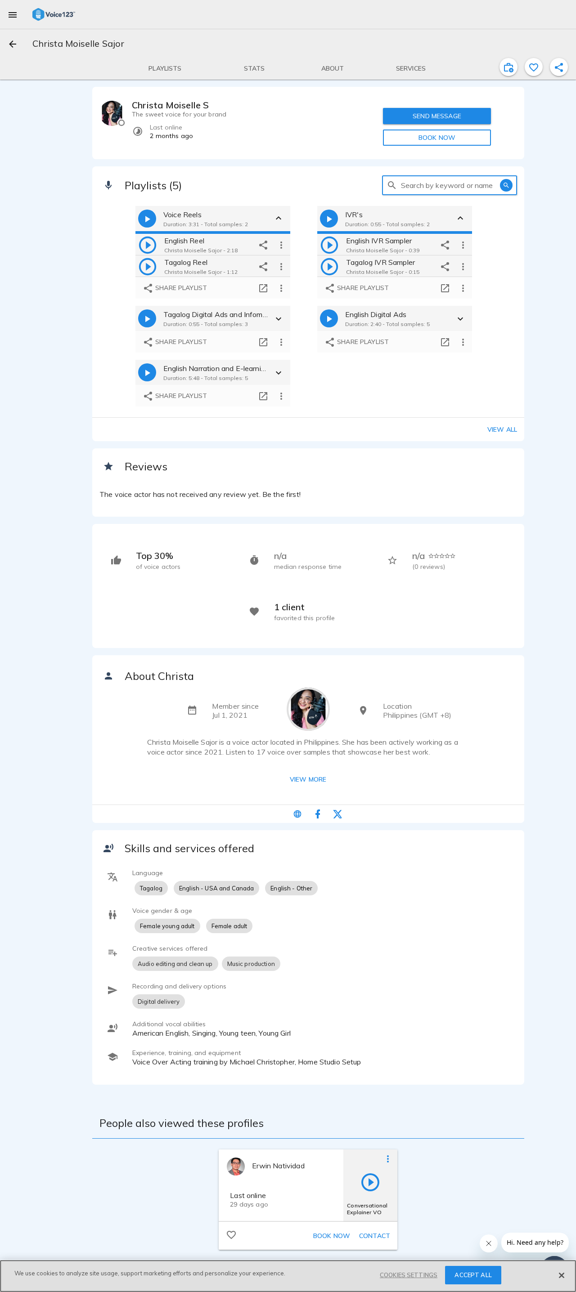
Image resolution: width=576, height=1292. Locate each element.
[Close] (562, 1275)
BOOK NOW (436, 138)
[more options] (281, 245)
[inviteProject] (509, 67)
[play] (147, 244)
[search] (392, 185)
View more (308, 779)
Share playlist (180, 288)
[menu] (13, 14)
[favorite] (534, 67)
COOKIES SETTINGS (408, 1275)
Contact (374, 1236)
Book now (331, 1236)
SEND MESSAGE (437, 116)
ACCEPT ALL (472, 1275)
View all (502, 429)
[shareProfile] (559, 67)
